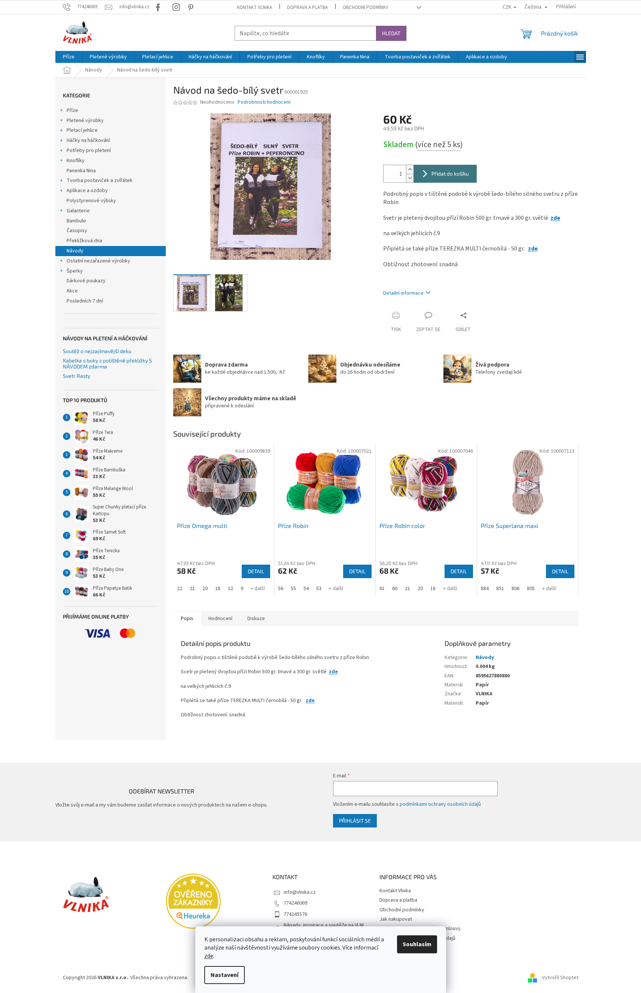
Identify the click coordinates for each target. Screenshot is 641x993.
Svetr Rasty (76, 376)
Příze (72, 110)
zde (208, 956)
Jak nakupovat (395, 919)
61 (382, 588)
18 (217, 588)
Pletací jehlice (82, 130)
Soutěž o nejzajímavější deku (97, 351)
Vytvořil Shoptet (560, 977)
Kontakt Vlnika (254, 7)
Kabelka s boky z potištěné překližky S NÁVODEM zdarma (107, 363)
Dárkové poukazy (86, 281)
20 (205, 588)
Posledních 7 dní (85, 301)
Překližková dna (84, 241)
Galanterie (78, 211)
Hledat (391, 33)
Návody (75, 251)
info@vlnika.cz (300, 892)
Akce (72, 291)
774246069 (295, 903)
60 (394, 588)
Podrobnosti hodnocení (264, 102)
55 (293, 588)
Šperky (75, 271)
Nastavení (224, 975)
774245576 (295, 914)
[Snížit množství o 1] (409, 178)
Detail (256, 571)
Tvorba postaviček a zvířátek (99, 180)
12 (230, 588)
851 (500, 588)
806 (515, 588)
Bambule (76, 221)
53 (318, 588)
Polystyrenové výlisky (91, 200)
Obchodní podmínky (365, 7)
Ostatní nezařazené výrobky (98, 261)
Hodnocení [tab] (220, 618)
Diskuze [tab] (256, 618)
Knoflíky (76, 160)
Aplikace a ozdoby (87, 190)
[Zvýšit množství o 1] (409, 169)
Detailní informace (403, 293)
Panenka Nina (81, 170)
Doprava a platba (307, 7)
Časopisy (77, 230)
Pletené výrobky (85, 120)
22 (179, 588)
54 (306, 588)
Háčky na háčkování (88, 140)
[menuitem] (68, 57)
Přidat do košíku (450, 173)
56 (280, 588)
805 (531, 588)
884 (485, 588)
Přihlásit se (355, 820)
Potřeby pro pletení (89, 150)
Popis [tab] (187, 618)
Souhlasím (417, 944)
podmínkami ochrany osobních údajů (440, 804)
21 (192, 588)
